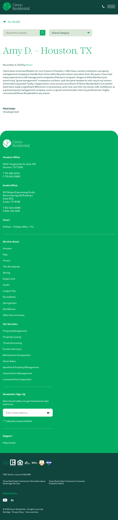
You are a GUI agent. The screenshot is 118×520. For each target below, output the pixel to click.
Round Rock (9, 296)
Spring (6, 272)
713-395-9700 (12, 173)
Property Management (15, 330)
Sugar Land (9, 278)
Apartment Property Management (21, 367)
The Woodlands (11, 266)
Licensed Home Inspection (17, 379)
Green (29, 64)
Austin (6, 284)
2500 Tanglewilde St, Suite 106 (19, 164)
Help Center (9, 442)
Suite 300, (8, 198)
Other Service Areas (13, 315)
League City (9, 290)
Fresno (6, 260)
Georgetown (10, 303)
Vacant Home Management (17, 373)
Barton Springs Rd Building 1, (18, 195)
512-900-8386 (12, 207)
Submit (48, 413)
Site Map (6, 512)
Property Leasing (12, 336)
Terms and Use (31, 512)
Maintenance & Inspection (17, 355)
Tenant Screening (12, 343)
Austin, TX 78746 (11, 201)
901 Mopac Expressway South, (19, 192)
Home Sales (9, 361)
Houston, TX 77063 (13, 167)
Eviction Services (12, 349)
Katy (5, 254)
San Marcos (9, 309)
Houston (7, 248)
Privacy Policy (18, 512)
